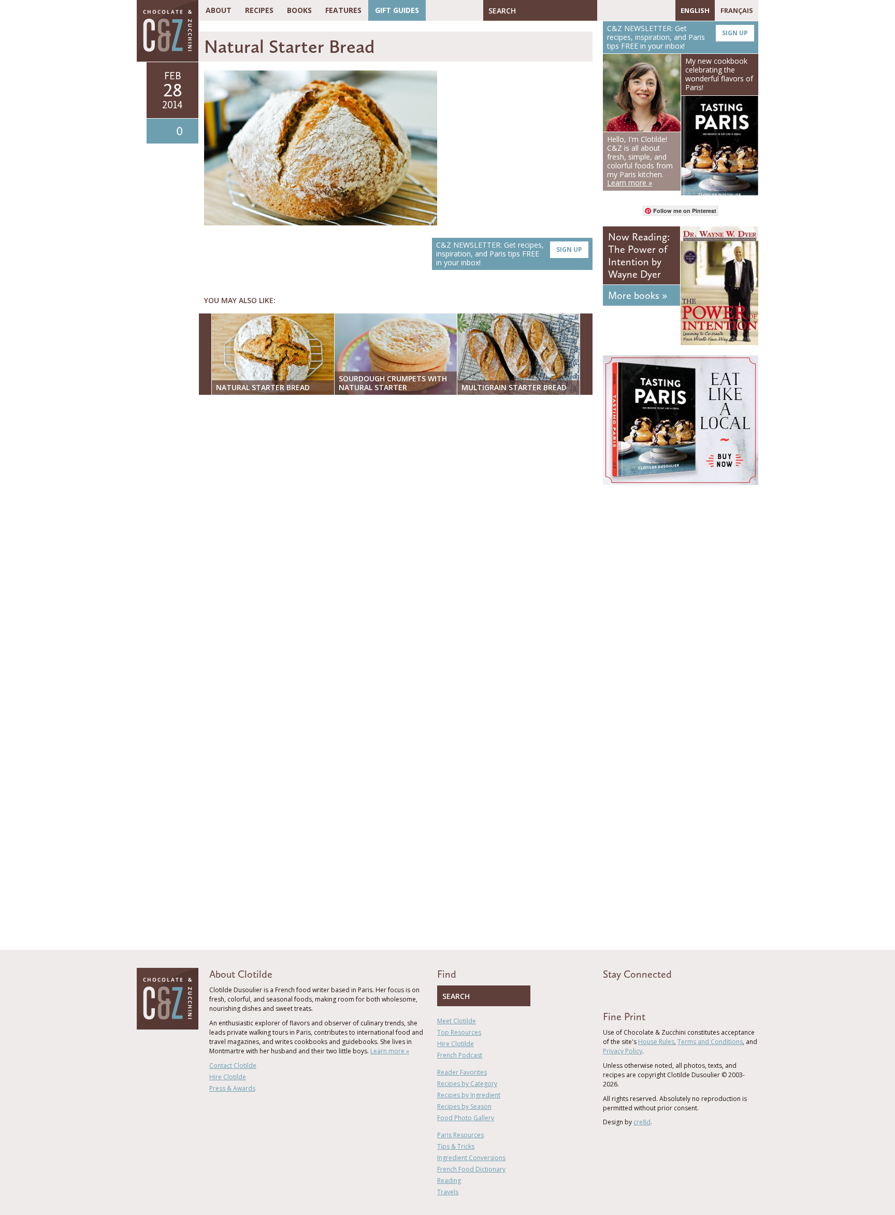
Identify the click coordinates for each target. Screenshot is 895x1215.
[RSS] (665, 10)
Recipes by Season (464, 1106)
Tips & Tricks (455, 1146)
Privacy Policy (622, 1051)
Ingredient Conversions (471, 1157)
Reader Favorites (462, 1072)
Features (343, 10)
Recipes (259, 10)
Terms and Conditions (710, 1041)
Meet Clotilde (456, 1021)
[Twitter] (620, 10)
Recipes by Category (467, 1083)
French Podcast (459, 1055)
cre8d (642, 1122)
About (219, 10)
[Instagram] (650, 10)
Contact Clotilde (232, 1065)
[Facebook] (605, 10)
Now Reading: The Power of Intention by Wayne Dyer (639, 255)
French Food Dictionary (471, 1169)
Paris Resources (460, 1135)
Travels (447, 1192)
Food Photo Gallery (465, 1117)
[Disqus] (398, 536)
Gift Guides (397, 10)
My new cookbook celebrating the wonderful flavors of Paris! (719, 74)
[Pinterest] (635, 10)
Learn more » (389, 1051)
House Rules (656, 1041)
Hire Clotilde (227, 1077)
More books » (637, 295)
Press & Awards (232, 1088)
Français (736, 10)
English (695, 10)
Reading (449, 1180)
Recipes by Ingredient (468, 1095)
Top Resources (459, 1032)
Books (299, 10)
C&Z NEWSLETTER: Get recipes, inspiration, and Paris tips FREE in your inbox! (509, 253)
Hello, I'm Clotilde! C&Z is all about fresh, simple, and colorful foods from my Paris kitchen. (640, 161)
